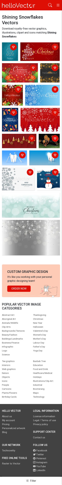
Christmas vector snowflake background (16, 172)
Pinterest (41, 458)
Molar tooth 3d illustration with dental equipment (13, 157)
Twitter (40, 454)
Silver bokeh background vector (21, 223)
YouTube (41, 466)
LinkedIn (40, 470)
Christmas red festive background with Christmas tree (39, 47)
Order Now (18, 288)
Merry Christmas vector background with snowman (47, 176)
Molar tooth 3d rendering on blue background (40, 157)
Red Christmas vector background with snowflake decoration (19, 140)
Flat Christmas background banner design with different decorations (49, 73)
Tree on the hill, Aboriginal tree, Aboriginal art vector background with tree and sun (48, 141)
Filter (32, 480)
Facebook (41, 450)
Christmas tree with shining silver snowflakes (10, 52)
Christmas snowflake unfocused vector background (25, 197)
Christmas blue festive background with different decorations (41, 91)
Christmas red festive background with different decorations (18, 70)
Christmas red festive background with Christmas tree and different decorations (40, 114)
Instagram (41, 462)
